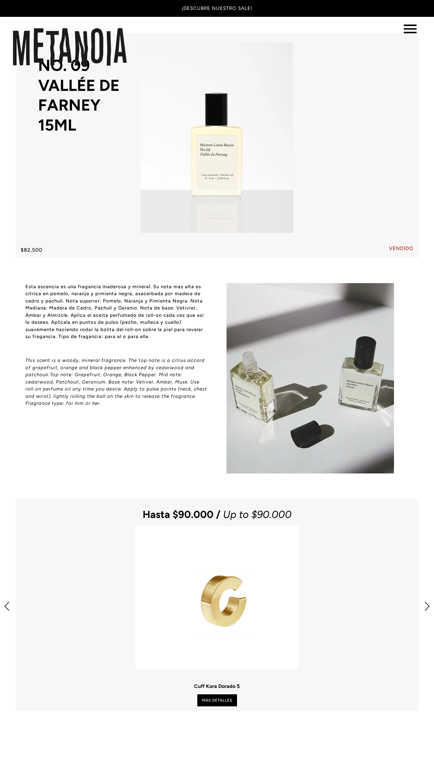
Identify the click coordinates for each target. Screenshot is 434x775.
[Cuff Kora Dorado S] (216, 597)
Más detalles (217, 700)
